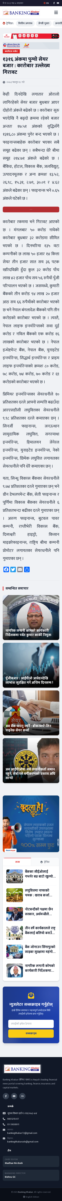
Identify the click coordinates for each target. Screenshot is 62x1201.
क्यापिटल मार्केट (11, 51)
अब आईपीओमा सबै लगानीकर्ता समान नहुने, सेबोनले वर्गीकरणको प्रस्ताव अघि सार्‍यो (30, 773)
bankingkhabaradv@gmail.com (22, 1142)
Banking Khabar (25, 1192)
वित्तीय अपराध (25, 23)
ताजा (17, 862)
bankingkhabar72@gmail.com (22, 1133)
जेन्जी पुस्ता (43, 23)
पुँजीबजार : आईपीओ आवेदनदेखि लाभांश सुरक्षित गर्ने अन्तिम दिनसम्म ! (29, 680)
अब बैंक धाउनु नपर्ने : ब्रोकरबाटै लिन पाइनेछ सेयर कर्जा (28, 728)
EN (22, 1096)
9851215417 (13, 1119)
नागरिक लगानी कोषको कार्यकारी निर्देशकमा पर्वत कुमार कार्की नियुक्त (28, 633)
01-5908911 (13, 1124)
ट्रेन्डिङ (47, 862)
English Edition (32, 1196)
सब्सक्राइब (31, 1033)
